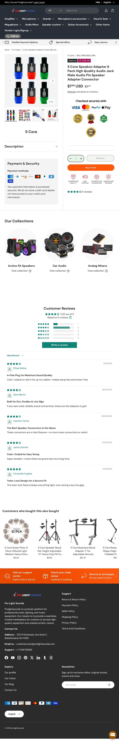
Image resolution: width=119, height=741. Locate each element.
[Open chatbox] (113, 735)
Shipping (71, 91)
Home (7, 50)
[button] (112, 10)
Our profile (10, 672)
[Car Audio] (59, 245)
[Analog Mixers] (97, 245)
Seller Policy (68, 611)
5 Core (70, 55)
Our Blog (9, 684)
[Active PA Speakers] (21, 245)
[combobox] (72, 10)
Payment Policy (70, 605)
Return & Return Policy (74, 599)
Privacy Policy (69, 622)
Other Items (103, 24)
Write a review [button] (59, 344)
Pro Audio (16, 50)
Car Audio (59, 266)
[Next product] (115, 538)
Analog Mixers (97, 266)
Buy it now (91, 167)
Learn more (39, 2)
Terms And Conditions (73, 628)
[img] (14, 363)
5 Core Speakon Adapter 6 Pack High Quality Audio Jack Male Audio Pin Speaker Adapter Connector (40, 50)
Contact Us (11, 689)
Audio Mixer (32, 24)
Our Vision (10, 678)
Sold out (100, 158)
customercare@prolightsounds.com (35, 643)
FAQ (98, 2)
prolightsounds (17, 728)
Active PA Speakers (21, 266)
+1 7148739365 (24, 649)
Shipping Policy (70, 616)
